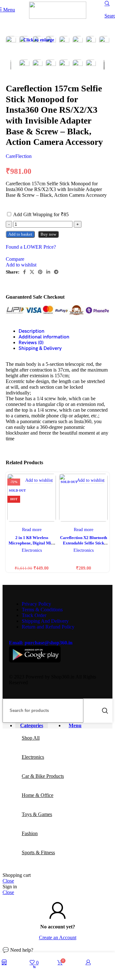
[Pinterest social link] (40, 272)
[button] (57, 950)
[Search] (105, 711)
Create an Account (57, 937)
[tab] (59, 337)
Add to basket (20, 234)
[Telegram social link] (56, 272)
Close (8, 881)
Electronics (32, 550)
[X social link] (32, 272)
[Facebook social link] (24, 272)
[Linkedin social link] (48, 272)
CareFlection (19, 156)
